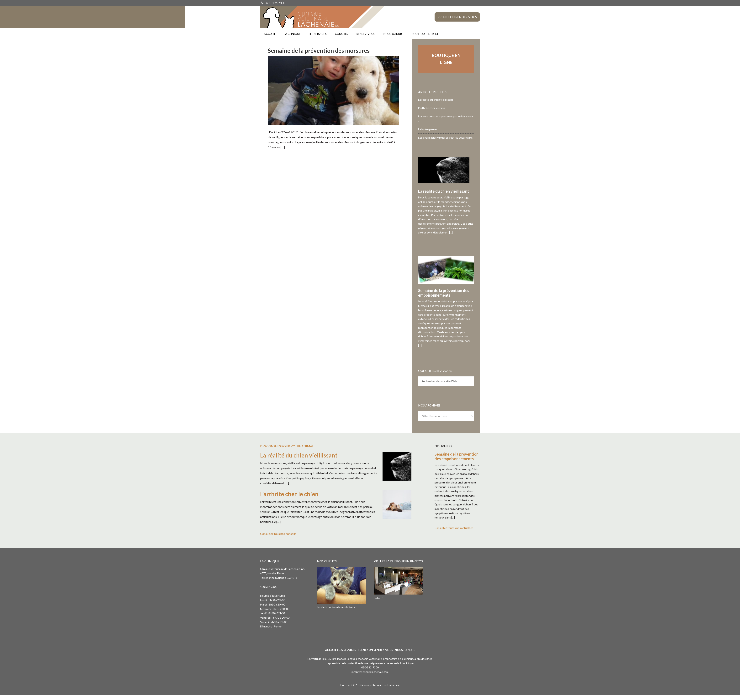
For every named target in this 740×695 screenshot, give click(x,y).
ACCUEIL (330, 650)
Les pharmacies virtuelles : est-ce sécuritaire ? (445, 137)
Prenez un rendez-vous (457, 17)
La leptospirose (427, 129)
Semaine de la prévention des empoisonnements (443, 292)
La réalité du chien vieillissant (435, 99)
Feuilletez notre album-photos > (336, 607)
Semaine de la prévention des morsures (319, 50)
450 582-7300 (275, 3)
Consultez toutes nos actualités (454, 527)
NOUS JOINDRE (405, 650)
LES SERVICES (347, 650)
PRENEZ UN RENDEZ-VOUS (375, 650)
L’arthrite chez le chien (431, 108)
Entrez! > (379, 598)
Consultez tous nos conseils (278, 533)
